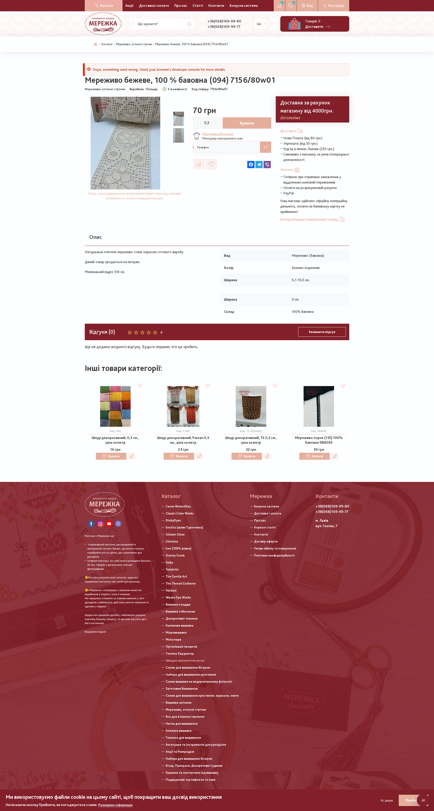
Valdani (171, 590)
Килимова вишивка (179, 625)
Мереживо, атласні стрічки (134, 44)
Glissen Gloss (175, 534)
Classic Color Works (179, 513)
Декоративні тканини (182, 618)
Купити (247, 123)
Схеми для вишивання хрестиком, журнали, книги (202, 695)
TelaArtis (172, 569)
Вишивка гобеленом (180, 611)
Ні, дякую (387, 800)
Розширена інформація (115, 805)
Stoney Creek (175, 555)
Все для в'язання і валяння (185, 716)
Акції (129, 5)
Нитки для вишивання (182, 723)
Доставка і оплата (154, 5)
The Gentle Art (176, 576)
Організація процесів (181, 646)
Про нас (180, 5)
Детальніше (290, 117)
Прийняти (414, 800)
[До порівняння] (199, 164)
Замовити (265, 147)
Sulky (169, 562)
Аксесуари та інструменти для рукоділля (196, 744)
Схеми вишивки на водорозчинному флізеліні (199, 681)
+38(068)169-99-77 (224, 26)
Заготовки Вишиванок (182, 688)
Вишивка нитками (178, 702)
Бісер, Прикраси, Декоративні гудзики (194, 765)
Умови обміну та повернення (275, 548)
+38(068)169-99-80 (224, 21)
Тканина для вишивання (183, 737)
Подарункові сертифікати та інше (190, 779)
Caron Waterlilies (178, 506)
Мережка (261, 496)
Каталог (106, 5)
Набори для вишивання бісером (189, 758)
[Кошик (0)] (294, 24)
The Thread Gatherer (181, 583)
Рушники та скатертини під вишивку (192, 772)
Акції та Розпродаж (180, 751)
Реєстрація (336, 5)
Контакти (216, 5)
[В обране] (211, 164)
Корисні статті (265, 527)
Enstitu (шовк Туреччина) (184, 527)
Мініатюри (173, 639)
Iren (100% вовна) (178, 548)
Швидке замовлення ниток (185, 660)
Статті (198, 5)
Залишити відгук (322, 332)
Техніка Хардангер (180, 653)
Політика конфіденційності (274, 555)
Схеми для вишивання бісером (188, 667)
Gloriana (172, 541)
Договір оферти (266, 541)
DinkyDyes (173, 520)
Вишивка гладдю (178, 604)
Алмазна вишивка (178, 730)
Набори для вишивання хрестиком (191, 674)
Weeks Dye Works (178, 597)
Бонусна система (244, 5)
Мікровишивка (176, 632)
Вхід (310, 5)
